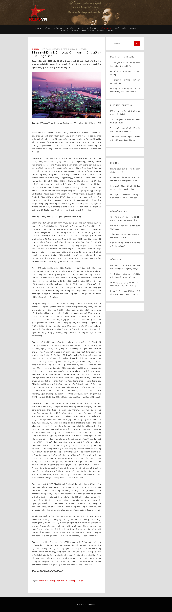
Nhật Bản (60, 581)
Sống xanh (115, 259)
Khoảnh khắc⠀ (121, 28)
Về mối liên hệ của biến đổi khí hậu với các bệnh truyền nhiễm (125, 219)
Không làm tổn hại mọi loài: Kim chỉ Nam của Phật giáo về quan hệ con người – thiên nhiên (125, 179)
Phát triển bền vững (121, 105)
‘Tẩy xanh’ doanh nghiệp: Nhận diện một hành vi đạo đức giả (125, 138)
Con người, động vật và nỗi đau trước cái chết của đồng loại (125, 187)
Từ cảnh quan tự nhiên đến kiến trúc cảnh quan (125, 121)
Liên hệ (110, 31)
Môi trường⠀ (106, 28)
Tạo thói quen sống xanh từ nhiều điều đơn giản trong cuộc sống (125, 275)
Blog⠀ (84, 31)
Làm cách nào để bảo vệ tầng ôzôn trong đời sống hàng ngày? (125, 267)
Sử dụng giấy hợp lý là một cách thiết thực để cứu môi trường (125, 284)
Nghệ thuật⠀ (92, 28)
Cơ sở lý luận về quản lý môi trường (125, 73)
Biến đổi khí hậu (118, 211)
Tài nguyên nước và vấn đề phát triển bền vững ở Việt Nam (125, 64)
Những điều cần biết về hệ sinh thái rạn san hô (125, 170)
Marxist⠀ (133, 28)
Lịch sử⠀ (80, 28)
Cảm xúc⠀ (75, 31)
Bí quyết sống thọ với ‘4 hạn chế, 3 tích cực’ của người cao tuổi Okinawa (125, 293)
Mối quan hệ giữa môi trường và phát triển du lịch (125, 112)
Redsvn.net (91, 604)
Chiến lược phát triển (74, 581)
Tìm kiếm (100, 31)
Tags (92, 31)
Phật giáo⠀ (64, 31)
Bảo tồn (114, 163)
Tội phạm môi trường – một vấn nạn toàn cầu (125, 81)
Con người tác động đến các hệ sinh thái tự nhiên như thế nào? (125, 90)
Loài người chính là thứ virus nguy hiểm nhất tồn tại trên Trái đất (125, 196)
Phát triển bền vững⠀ (69, 49)
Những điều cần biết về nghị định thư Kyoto (125, 227)
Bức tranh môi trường (122, 57)
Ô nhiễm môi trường (46, 581)
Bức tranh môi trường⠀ (51, 49)
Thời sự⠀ (47, 28)
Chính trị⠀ (58, 28)
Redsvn (38, 28)
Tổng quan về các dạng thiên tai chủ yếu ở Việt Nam (125, 236)
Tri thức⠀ (70, 28)
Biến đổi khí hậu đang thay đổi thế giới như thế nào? (125, 244)
